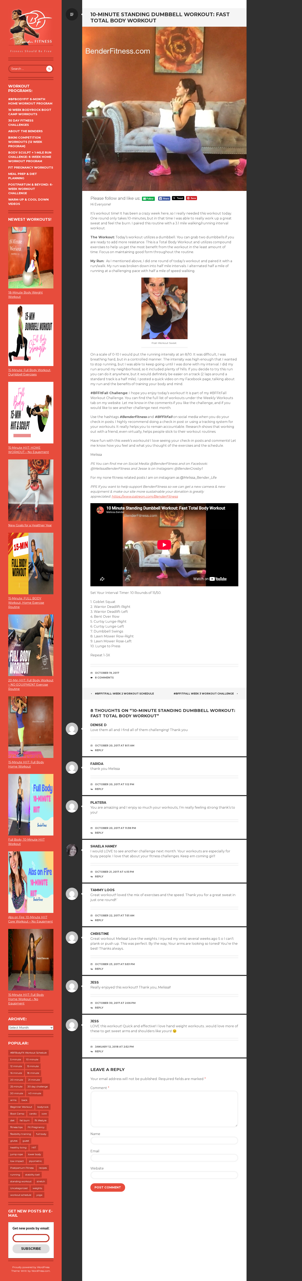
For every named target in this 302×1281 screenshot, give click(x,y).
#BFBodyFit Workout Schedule (28, 1052)
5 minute (15, 1059)
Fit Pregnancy (36, 1127)
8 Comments (104, 677)
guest (26, 1140)
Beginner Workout (21, 1106)
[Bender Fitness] (30, 30)
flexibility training (20, 1133)
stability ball (32, 1174)
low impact (17, 1161)
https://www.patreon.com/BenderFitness (145, 496)
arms (13, 1100)
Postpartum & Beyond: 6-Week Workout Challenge (30, 189)
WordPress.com (40, 1270)
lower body (34, 1154)
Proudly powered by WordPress (31, 1267)
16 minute (16, 1072)
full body (41, 1133)
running (15, 1174)
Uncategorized (19, 1188)
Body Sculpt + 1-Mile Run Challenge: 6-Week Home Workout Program (29, 157)
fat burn (25, 1120)
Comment (99, 1088)
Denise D (98, 725)
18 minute (33, 1072)
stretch (41, 1181)
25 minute (16, 1086)
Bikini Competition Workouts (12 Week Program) (25, 142)
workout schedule (20, 1194)
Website (97, 1168)
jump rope (16, 1154)
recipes (43, 1167)
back (24, 1100)
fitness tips (16, 1127)
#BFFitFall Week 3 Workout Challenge (204, 693)
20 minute (16, 1079)
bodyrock (42, 1106)
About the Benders (25, 131)
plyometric (35, 1161)
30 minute (16, 1093)
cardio (33, 1113)
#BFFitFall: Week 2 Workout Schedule (124, 693)
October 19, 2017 (107, 672)
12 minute (16, 1066)
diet (12, 1120)
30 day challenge (38, 1086)
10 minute (32, 1059)
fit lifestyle (40, 1120)
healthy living (18, 1147)
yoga (39, 1194)
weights (37, 1188)
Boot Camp (17, 1113)
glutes (13, 1140)
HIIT (34, 1147)
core (44, 1113)
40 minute (34, 1093)
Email (94, 1151)
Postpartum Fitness (22, 1167)
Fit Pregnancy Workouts (30, 167)
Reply (99, 750)
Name (95, 1134)
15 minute (33, 1066)
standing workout (21, 1181)
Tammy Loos (102, 890)
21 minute (34, 1079)
